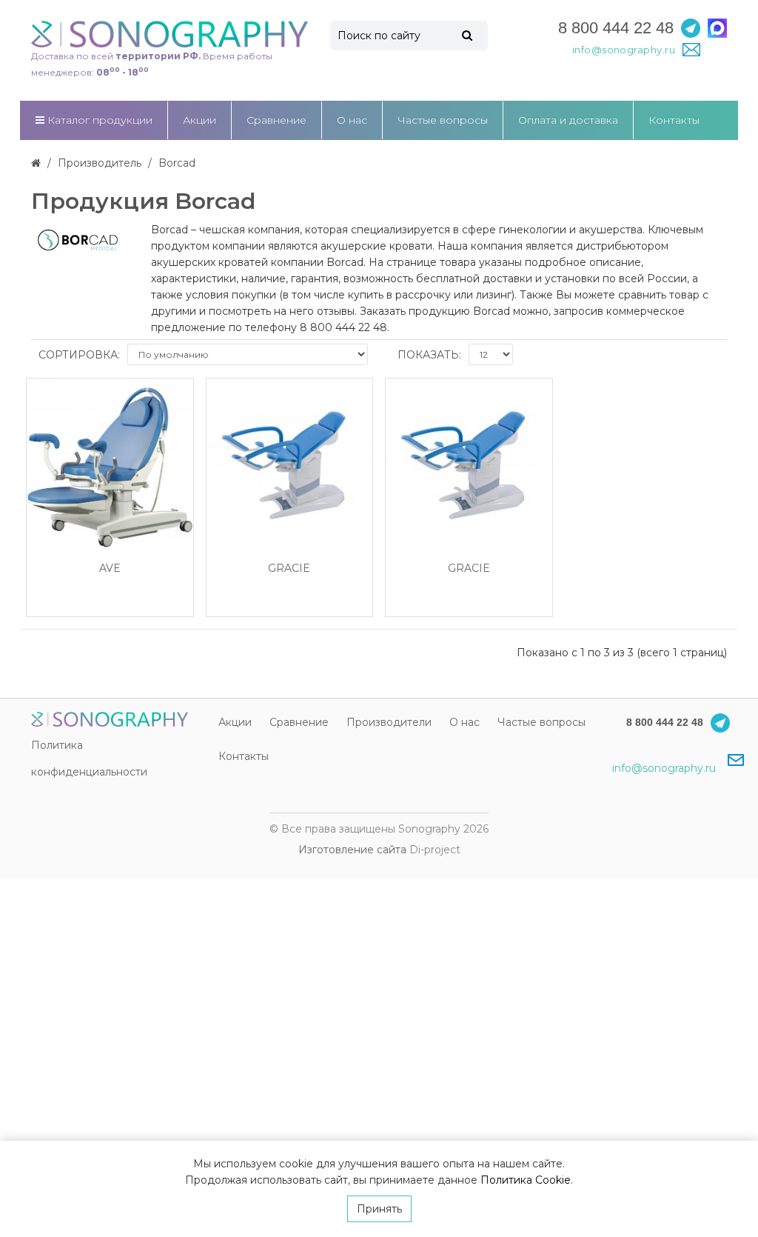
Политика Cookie (525, 1180)
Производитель (99, 163)
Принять (379, 1209)
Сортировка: (79, 354)
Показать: (429, 354)
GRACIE (289, 568)
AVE (110, 568)
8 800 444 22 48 (616, 28)
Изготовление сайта (352, 849)
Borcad (176, 163)
